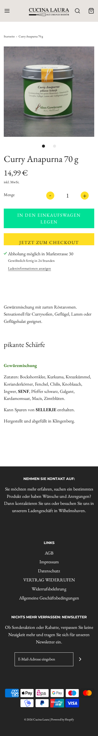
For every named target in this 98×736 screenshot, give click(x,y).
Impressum (49, 562)
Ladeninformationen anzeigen (29, 268)
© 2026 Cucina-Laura (36, 719)
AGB (49, 553)
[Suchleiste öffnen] (77, 11)
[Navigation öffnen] (7, 11)
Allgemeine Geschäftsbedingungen (49, 598)
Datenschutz (49, 571)
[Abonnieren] (80, 659)
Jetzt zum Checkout (49, 242)
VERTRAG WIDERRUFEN (49, 580)
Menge (9, 194)
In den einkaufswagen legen (49, 218)
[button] (49, 91)
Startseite (9, 36)
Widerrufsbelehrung (49, 589)
